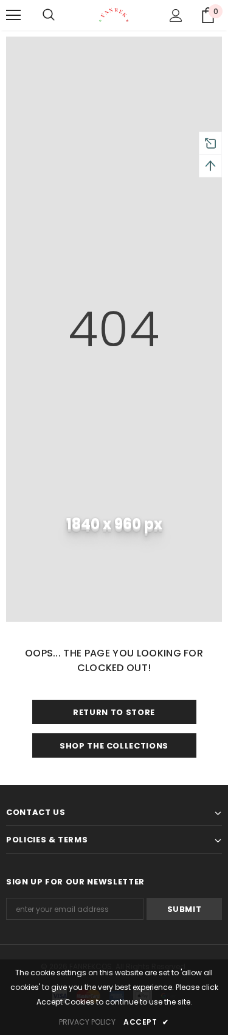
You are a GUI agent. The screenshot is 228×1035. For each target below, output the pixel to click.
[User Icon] (176, 15)
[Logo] (114, 15)
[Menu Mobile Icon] (13, 15)
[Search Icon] (49, 15)
